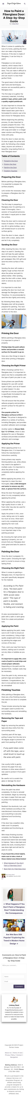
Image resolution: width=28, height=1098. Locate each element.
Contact (19, 1055)
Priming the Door (10, 164)
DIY (2, 878)
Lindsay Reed (15, 23)
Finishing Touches (10, 171)
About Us (8, 1053)
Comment (19, 986)
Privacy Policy (10, 1055)
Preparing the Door (11, 161)
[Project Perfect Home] (14, 2)
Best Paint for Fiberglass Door (15, 869)
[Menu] (3, 4)
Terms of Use (17, 1053)
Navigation (14, 1057)
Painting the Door (10, 167)
